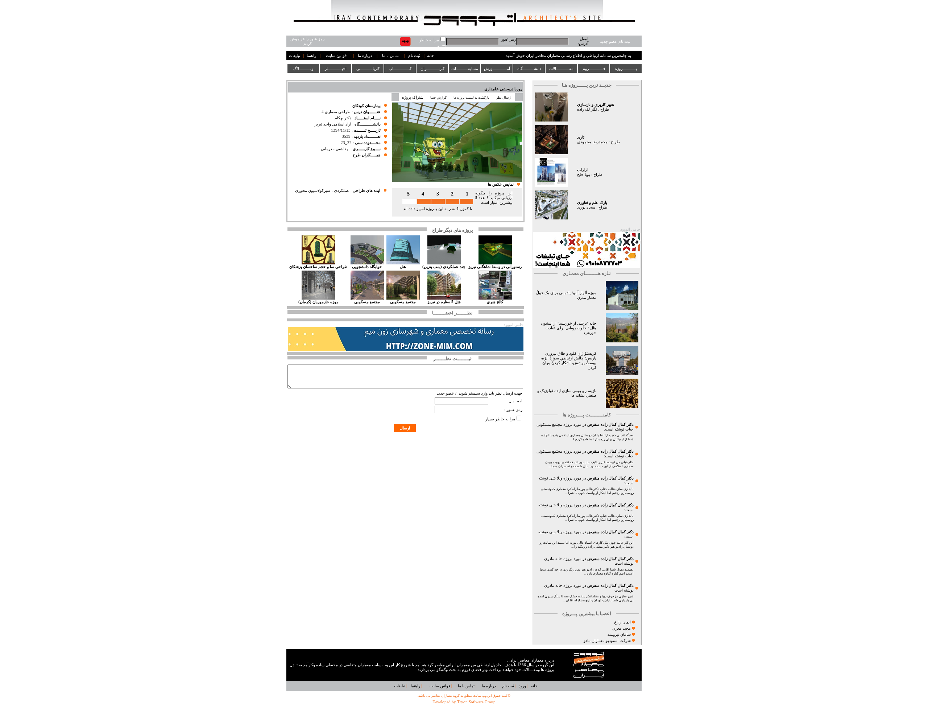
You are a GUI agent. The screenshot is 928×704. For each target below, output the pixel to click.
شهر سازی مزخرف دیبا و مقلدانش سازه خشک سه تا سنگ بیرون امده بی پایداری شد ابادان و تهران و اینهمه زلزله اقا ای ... (586, 598)
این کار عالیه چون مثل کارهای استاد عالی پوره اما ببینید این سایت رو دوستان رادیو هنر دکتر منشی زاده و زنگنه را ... (586, 544)
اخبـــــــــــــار (336, 68)
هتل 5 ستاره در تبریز (444, 302)
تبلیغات (294, 56)
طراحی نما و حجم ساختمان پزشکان (318, 267)
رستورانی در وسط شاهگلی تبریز (495, 267)
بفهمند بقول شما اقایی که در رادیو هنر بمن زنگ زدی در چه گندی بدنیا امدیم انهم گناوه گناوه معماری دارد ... (587, 571)
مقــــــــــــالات (561, 68)
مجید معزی (621, 628)
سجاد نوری (586, 207)
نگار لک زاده (587, 109)
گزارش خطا (438, 97)
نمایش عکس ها (501, 184)
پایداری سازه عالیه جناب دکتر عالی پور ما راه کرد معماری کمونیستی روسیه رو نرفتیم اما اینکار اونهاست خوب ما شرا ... (587, 491)
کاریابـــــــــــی (368, 68)
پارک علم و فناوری (592, 203)
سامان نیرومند (619, 635)
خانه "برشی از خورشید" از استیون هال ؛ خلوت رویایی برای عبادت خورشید (568, 328)
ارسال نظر (504, 97)
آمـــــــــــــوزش (497, 68)
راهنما (311, 56)
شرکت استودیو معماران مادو (607, 641)
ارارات (582, 170)
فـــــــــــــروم (594, 68)
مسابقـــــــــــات (464, 68)
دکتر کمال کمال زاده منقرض (610, 425)
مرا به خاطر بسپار (500, 419)
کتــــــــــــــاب (400, 68)
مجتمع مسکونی (403, 302)
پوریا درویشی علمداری (503, 89)
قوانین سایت (336, 56)
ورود (522, 686)
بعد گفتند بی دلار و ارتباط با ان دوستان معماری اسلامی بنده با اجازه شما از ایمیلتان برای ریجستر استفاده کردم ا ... (587, 437)
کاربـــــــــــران (432, 68)
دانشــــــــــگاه (529, 68)
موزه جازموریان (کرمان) (318, 302)
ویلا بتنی (555, 478)
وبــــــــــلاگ (303, 68)
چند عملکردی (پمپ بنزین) (443, 267)
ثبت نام (414, 56)
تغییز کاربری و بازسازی (595, 105)
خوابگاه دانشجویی (367, 267)
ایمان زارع (622, 622)
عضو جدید (445, 393)
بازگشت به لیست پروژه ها (471, 97)
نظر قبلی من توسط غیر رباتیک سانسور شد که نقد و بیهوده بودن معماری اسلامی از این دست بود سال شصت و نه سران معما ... (589, 464)
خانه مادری (553, 559)
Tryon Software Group (476, 702)
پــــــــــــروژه (626, 68)
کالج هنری (495, 302)
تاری (580, 137)
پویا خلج (583, 175)
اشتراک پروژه (413, 97)
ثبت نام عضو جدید (615, 42)
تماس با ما (390, 56)
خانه (430, 56)
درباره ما (365, 56)
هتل (403, 267)
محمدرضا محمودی (592, 142)
